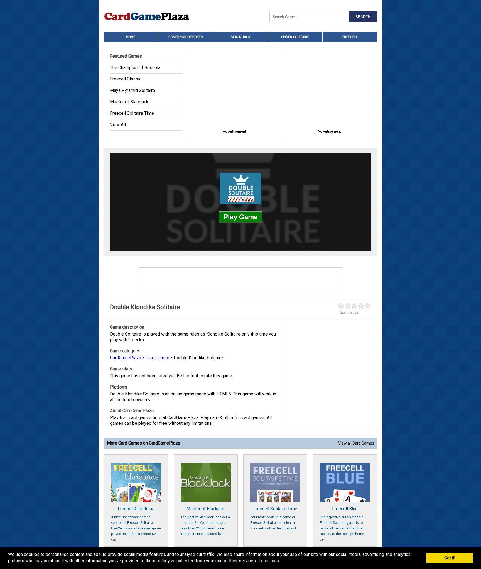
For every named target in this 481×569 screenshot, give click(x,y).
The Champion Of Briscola (135, 67)
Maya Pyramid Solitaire (132, 90)
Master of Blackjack (129, 101)
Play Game (240, 217)
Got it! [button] (449, 558)
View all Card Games (356, 443)
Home (131, 37)
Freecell (350, 37)
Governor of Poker (185, 37)
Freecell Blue (342, 523)
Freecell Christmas (136, 523)
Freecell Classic (125, 79)
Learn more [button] (270, 560)
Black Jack (240, 37)
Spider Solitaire (295, 37)
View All (118, 124)
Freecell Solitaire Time (132, 113)
